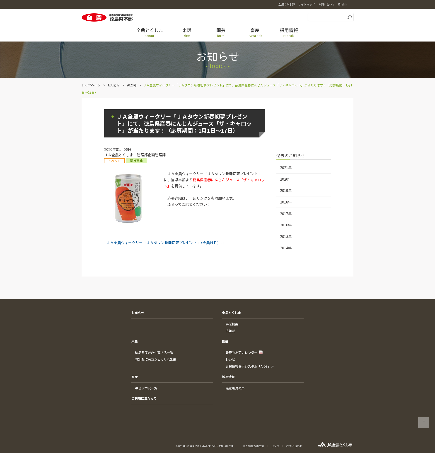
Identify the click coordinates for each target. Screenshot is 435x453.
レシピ (230, 359)
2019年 (286, 190)
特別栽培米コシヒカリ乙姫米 (155, 359)
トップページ (91, 85)
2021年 (286, 167)
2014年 (286, 247)
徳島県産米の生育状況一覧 (154, 352)
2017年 (286, 213)
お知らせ (113, 85)
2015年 (286, 236)
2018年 (286, 202)
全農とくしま (231, 312)
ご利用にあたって (144, 398)
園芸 (225, 341)
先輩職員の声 (235, 388)
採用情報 (228, 377)
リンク (275, 446)
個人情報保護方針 (253, 446)
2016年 (286, 225)
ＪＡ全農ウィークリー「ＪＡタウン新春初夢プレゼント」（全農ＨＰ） (163, 242)
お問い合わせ (294, 446)
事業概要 (232, 324)
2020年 (131, 85)
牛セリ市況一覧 (146, 388)
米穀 (134, 341)
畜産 (134, 377)
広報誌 (230, 330)
